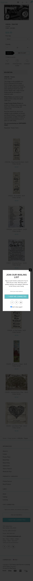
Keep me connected (17, 296)
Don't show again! (17, 307)
